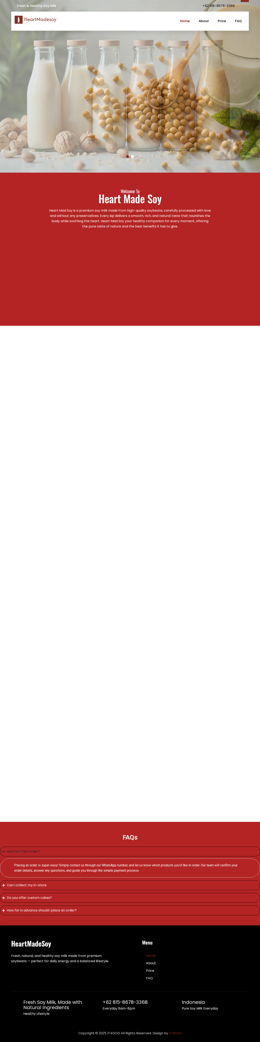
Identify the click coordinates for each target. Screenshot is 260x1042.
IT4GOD (175, 1033)
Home (185, 21)
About (204, 21)
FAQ (238, 21)
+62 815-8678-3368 (125, 1002)
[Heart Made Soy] (35, 20)
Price (222, 21)
